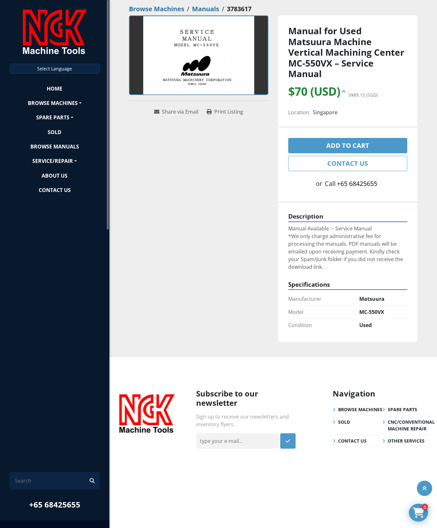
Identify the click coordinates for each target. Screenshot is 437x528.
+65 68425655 (54, 504)
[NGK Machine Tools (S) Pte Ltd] (146, 412)
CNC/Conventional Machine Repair (411, 425)
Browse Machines (53, 103)
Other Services (406, 441)
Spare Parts (52, 117)
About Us (55, 175)
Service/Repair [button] (52, 160)
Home (54, 88)
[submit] (92, 480)
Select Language (54, 69)
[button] (54, 103)
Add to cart (347, 145)
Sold (54, 132)
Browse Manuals (54, 146)
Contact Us (55, 190)
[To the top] (424, 488)
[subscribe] (288, 441)
